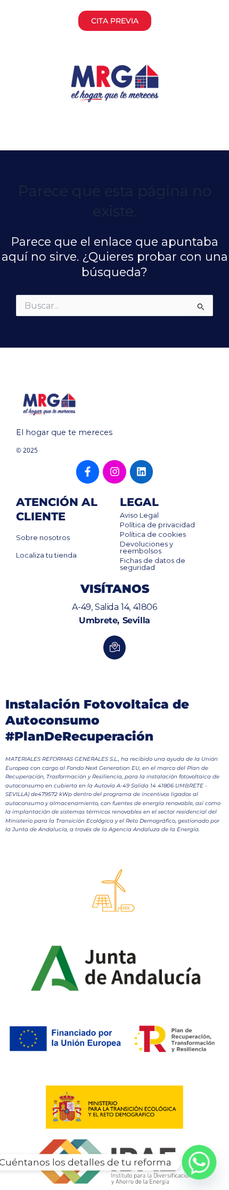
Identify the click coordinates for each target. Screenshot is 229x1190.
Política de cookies (153, 534)
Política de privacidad (157, 524)
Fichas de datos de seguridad (152, 564)
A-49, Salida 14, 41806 (114, 607)
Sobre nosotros (43, 537)
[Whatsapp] (199, 1162)
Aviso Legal (139, 515)
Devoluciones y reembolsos (146, 547)
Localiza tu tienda (46, 555)
